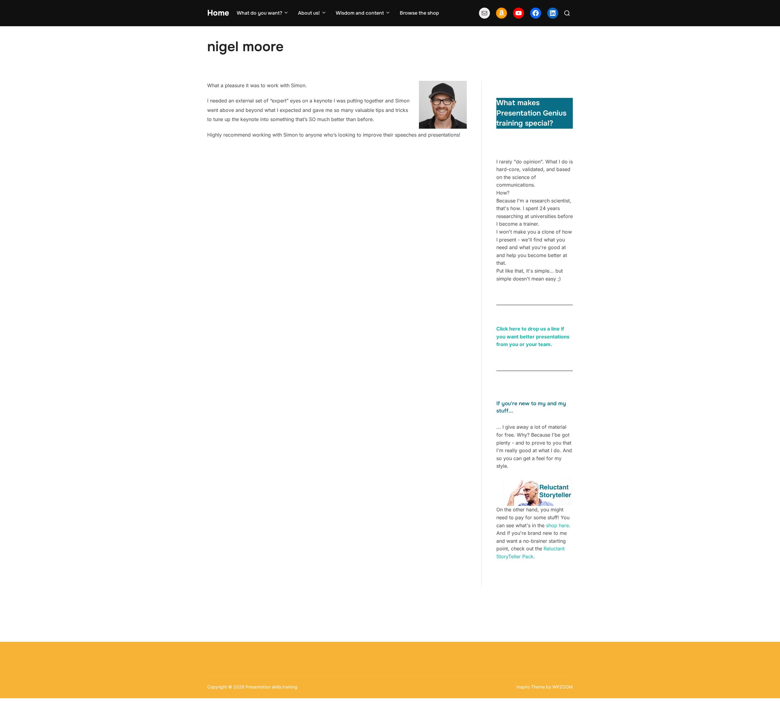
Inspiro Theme (530, 686)
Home (218, 13)
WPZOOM (562, 686)
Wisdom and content (360, 13)
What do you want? (259, 13)
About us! (309, 13)
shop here (557, 525)
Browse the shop (419, 13)
